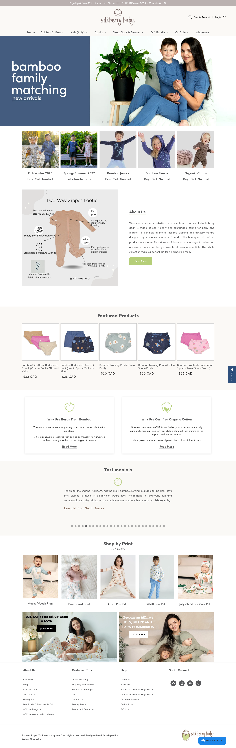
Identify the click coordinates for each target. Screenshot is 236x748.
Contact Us (77, 699)
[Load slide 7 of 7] (133, 122)
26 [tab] (160, 526)
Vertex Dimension (32, 738)
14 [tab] (118, 526)
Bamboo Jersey (118, 173)
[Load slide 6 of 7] (128, 122)
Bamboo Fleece (157, 173)
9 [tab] (100, 526)
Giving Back (29, 699)
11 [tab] (107, 526)
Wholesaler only (79, 179)
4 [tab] (83, 526)
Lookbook (126, 679)
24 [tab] (153, 526)
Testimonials (29, 694)
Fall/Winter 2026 (40, 173)
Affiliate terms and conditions (38, 714)
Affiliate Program (32, 709)
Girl (37, 179)
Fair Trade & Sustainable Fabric (39, 704)
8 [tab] (97, 526)
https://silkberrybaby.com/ (46, 735)
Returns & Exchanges (83, 689)
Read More (141, 261)
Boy (30, 179)
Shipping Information (83, 684)
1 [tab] (72, 526)
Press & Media (30, 689)
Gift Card (126, 709)
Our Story (28, 679)
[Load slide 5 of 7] (123, 122)
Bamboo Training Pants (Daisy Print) (117, 366)
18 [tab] (132, 526)
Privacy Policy (79, 704)
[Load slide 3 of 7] (112, 122)
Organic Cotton (195, 173)
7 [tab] (93, 526)
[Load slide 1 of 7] (102, 122)
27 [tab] (164, 526)
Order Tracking (80, 679)
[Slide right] (209, 350)
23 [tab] (150, 526)
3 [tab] (79, 526)
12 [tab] (111, 526)
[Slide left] (26, 350)
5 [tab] (86, 526)
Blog (25, 684)
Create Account (202, 17)
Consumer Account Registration (137, 694)
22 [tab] (146, 526)
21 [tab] (143, 526)
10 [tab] (104, 526)
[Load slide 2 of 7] (107, 122)
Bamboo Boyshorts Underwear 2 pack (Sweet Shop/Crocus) (195, 366)
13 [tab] (114, 526)
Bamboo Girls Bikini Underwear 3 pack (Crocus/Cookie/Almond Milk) (40, 368)
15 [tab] (121, 526)
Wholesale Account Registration (137, 689)
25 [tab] (157, 526)
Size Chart (126, 684)
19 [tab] (136, 526)
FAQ (74, 694)
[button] (53, 32)
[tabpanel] (118, 494)
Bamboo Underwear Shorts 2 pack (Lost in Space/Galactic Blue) (77, 368)
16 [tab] (125, 526)
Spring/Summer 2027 (79, 173)
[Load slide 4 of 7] (118, 122)
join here (46, 628)
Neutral (47, 179)
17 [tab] (129, 526)
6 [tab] (90, 526)
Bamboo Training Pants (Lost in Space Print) (156, 366)
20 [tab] (139, 526)
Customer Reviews (130, 699)
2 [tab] (76, 526)
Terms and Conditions (83, 709)
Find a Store (127, 704)
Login (218, 17)
